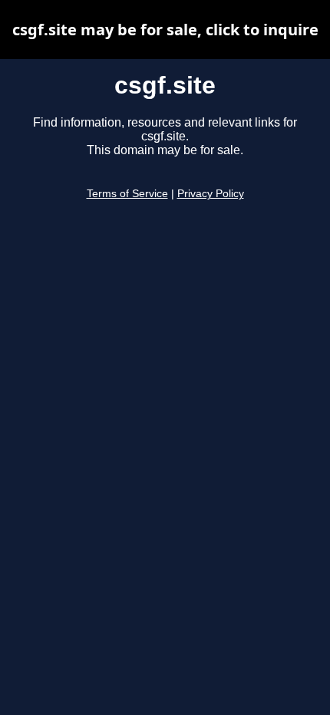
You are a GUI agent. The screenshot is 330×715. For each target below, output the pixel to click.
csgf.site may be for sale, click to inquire (165, 29)
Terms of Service (127, 193)
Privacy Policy (210, 193)
